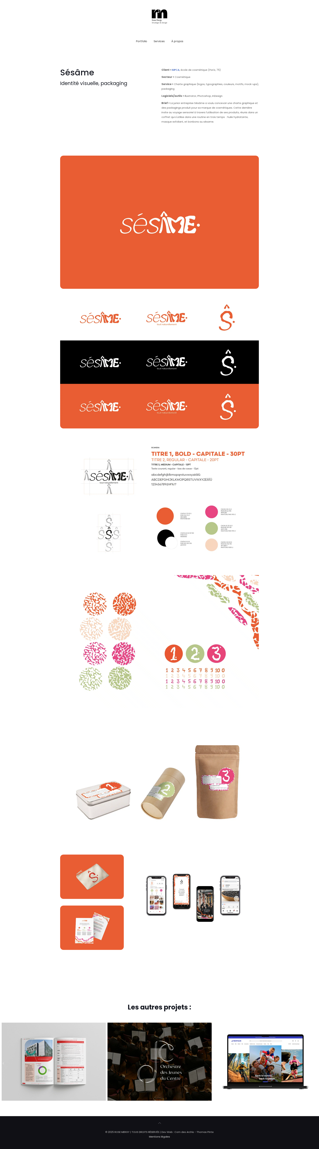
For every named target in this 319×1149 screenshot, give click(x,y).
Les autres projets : (159, 1007)
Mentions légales (159, 1136)
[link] (159, 49)
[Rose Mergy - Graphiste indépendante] (159, 32)
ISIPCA (175, 70)
